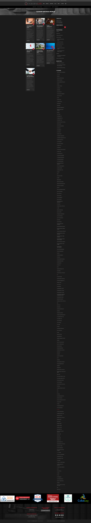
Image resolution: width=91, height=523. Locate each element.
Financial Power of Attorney (61, 272)
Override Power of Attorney (61, 384)
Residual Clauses (59, 425)
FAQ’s (55, 3)
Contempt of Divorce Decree (61, 149)
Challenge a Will (59, 116)
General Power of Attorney (61, 278)
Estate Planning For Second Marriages (61, 233)
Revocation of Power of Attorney (60, 431)
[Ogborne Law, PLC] (33, 3)
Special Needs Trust (60, 441)
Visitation (58, 482)
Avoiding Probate (59, 101)
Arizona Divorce (59, 91)
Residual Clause (59, 423)
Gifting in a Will (59, 282)
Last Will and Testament (60, 328)
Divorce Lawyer (59, 195)
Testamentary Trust (60, 456)
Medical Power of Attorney (61, 369)
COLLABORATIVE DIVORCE (47, 6)
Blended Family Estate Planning (60, 110)
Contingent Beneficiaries (60, 157)
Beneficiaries (59, 103)
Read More (28, 40)
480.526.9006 (60, 22)
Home (44, 3)
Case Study (58, 114)
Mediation (57, 53)
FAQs (58, 266)
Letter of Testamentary (60, 344)
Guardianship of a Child (60, 288)
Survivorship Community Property (60, 450)
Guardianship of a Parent (60, 290)
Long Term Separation (60, 355)
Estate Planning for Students (61, 241)
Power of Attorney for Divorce (61, 399)
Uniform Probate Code (60, 480)
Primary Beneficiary (60, 407)
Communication (59, 141)
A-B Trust (58, 74)
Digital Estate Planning (60, 181)
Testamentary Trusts (60, 458)
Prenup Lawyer (59, 401)
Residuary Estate (59, 427)
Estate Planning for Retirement (61, 231)
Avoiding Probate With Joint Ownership (30, 76)
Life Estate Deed (59, 346)
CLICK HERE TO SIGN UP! (45, 510)
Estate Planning (58, 37)
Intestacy (58, 310)
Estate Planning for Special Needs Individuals (61, 239)
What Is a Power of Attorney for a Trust (61, 485)
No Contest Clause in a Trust (61, 376)
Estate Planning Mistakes (60, 249)
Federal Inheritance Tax (60, 268)
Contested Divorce (59, 153)
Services (47, 3)
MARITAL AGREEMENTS (55, 6)
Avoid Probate (59, 99)
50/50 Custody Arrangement (61, 72)
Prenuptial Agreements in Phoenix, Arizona (60, 51)
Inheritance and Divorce (60, 308)
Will (57, 487)
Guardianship (59, 286)
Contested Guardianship (60, 155)
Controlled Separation (60, 161)
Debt (58, 173)
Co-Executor (59, 131)
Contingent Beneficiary (60, 159)
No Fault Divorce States (60, 380)
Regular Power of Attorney (61, 417)
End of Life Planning (59, 215)
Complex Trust (59, 145)
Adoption (57, 31)
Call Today (26, 0)
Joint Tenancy (59, 322)
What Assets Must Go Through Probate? (40, 26)
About (59, 3)
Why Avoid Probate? (50, 50)
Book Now (51, 3)
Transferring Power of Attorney (60, 465)
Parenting (58, 386)
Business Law (58, 33)
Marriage (58, 359)
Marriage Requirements (60, 363)
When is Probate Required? (29, 51)
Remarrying (58, 421)
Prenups (58, 403)
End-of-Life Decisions (60, 217)
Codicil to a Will (59, 133)
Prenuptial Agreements (60, 405)
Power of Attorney (59, 397)
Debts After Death (59, 175)
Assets (58, 97)
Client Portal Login (63, 0)
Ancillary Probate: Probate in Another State (40, 51)
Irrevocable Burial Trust (60, 316)
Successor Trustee (59, 445)
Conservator (59, 147)
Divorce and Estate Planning (61, 67)
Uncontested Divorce (60, 478)
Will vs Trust (58, 489)
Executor (58, 253)
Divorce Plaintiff (59, 199)
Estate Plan (58, 219)
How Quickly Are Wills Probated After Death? (30, 26)
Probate (58, 409)
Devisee (58, 177)
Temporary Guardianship (60, 454)
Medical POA (59, 367)
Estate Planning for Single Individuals (60, 236)
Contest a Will (59, 151)
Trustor (58, 474)
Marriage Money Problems (60, 361)
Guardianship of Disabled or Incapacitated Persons (61, 295)
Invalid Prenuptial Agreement (61, 314)
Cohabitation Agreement (60, 135)
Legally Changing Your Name (61, 338)
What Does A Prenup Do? (60, 62)
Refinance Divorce (59, 415)
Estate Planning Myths (60, 251)
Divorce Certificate (59, 191)
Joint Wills (58, 324)
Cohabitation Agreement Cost (61, 137)
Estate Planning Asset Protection (60, 224)
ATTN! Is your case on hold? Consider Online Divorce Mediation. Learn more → (50, 0)
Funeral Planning (59, 276)
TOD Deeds (58, 460)
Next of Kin (58, 374)
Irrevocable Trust (59, 318)
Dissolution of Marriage (60, 185)
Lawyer (58, 332)
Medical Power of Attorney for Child (61, 372)
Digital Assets (59, 179)
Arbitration (58, 89)
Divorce (58, 187)
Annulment (58, 87)
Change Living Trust (60, 118)
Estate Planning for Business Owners (61, 229)
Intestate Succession (60, 312)
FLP (57, 274)
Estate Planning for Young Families (60, 244)
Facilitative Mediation (60, 255)
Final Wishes (58, 270)
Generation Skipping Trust (60, 280)
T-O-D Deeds (59, 452)
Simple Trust (59, 439)
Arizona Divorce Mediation (60, 93)
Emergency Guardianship (60, 213)
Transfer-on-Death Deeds (61, 462)
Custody (58, 171)
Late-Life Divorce (59, 330)
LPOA (58, 357)
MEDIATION (34, 6)
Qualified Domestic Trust (60, 413)
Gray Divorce (59, 284)
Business (58, 112)
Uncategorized (59, 476)
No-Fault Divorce (59, 382)
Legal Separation (59, 336)
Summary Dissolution (60, 447)
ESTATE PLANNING (39, 6)
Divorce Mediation (59, 197)
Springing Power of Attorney (61, 443)
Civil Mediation (59, 129)
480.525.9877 (30, 0)
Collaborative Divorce (59, 35)
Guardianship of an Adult (60, 292)
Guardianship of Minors (60, 297)
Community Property (60, 143)
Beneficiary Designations (60, 107)
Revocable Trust (59, 429)
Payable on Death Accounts (61, 388)
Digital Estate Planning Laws (61, 183)
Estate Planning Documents (61, 226)
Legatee (58, 340)
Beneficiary (58, 105)
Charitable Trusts (59, 120)
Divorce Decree (59, 193)
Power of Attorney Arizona (60, 58)
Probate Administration (49, 26)
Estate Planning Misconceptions (59, 247)
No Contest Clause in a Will (60, 378)
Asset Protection (59, 95)
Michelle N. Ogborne (29, 29)
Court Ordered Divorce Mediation (60, 163)
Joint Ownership (59, 320)
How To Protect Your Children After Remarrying (61, 65)
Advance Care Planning (60, 78)
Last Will (58, 326)
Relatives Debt (59, 419)
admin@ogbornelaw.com (60, 510)
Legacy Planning (59, 334)
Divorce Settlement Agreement (60, 202)
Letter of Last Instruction (60, 342)
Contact (62, 3)
